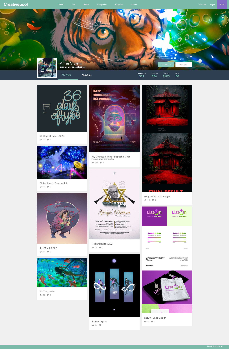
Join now (202, 4)
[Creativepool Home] (16, 5)
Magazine (119, 4)
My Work (66, 75)
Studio (86, 4)
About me (87, 75)
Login (212, 4)
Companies (102, 4)
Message (183, 64)
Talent (60, 4)
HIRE (222, 5)
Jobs (74, 4)
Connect (165, 64)
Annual (134, 4)
